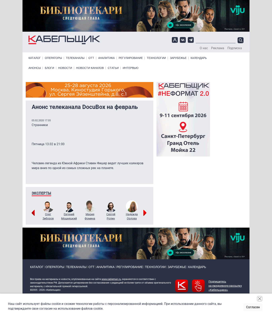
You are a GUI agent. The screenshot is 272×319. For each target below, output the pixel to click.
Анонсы (34, 68)
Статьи (113, 68)
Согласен (253, 307)
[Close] (259, 298)
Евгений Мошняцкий (69, 216)
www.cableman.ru (111, 279)
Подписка (234, 48)
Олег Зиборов (48, 216)
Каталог (34, 58)
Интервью (130, 68)
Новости (65, 68)
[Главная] (64, 40)
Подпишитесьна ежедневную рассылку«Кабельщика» (225, 286)
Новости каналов (90, 68)
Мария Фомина (90, 216)
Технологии (156, 58)
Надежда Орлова (132, 216)
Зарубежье (178, 58)
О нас (204, 48)
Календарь (199, 58)
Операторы (53, 58)
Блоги (49, 68)
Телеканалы (75, 58)
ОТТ (91, 58)
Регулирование (131, 58)
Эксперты (41, 193)
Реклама (217, 48)
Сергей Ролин (110, 216)
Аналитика (106, 58)
